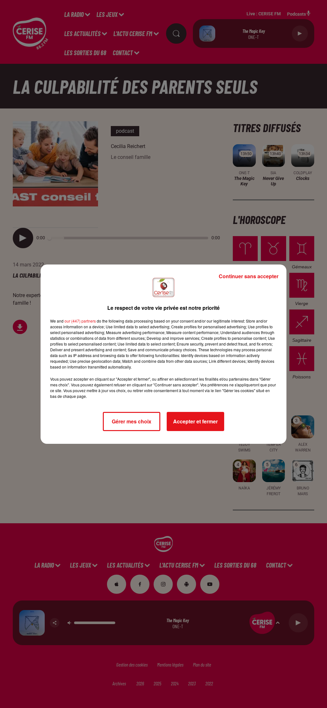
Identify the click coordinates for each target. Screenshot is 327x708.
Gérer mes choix (131, 421)
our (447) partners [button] (80, 321)
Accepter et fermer (195, 421)
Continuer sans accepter (248, 276)
